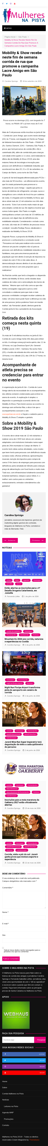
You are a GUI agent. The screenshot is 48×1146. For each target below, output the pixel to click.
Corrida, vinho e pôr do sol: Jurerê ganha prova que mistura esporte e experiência (21, 857)
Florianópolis (11, 635)
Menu (9, 28)
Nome (5, 912)
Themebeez (34, 1140)
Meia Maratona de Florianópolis (18, 792)
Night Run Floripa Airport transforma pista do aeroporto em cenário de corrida (22, 690)
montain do (24, 635)
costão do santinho (13, 631)
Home (4, 1081)
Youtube (14, 3)
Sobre (4, 1087)
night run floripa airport (14, 683)
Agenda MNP (8, 1112)
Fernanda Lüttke (13, 596)
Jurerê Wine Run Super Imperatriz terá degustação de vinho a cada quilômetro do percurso (24, 744)
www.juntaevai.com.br (11, 414)
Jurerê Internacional (13, 734)
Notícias (36, 635)
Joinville (9, 584)
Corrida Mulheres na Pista (13, 1093)
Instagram (10, 3)
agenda (26, 580)
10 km (9, 580)
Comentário (7, 887)
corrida (9, 731)
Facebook (3, 3)
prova (19, 584)
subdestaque (11, 738)
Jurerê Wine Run (30, 734)
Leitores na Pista (11, 1106)
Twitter (7, 3)
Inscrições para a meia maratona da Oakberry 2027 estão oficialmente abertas (22, 802)
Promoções (8, 1119)
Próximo (36, 540)
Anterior (11, 540)
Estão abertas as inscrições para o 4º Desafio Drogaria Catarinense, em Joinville (22, 590)
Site (3, 935)
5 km (17, 580)
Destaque (37, 580)
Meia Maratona (12, 789)
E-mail (5, 923)
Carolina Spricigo (11, 81)
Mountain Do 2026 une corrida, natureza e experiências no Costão (24, 640)
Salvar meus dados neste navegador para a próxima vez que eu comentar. (22, 950)
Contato (5, 1125)
